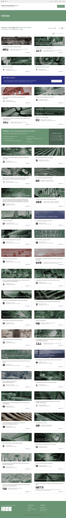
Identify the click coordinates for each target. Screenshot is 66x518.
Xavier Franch (26, 49)
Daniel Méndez (49, 50)
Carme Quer (22, 49)
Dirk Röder (49, 119)
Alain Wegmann (52, 201)
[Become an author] (7, 1)
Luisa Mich (12, 223)
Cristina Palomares (16, 49)
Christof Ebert (11, 100)
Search (63, 1)
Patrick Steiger (60, 262)
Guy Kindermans (11, 322)
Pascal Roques (44, 362)
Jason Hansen (11, 283)
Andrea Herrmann (41, 489)
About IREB (30, 507)
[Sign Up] (1, 1)
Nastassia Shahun (44, 99)
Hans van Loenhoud (45, 159)
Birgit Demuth (50, 425)
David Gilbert (46, 119)
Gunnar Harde (44, 303)
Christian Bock (11, 466)
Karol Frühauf (44, 223)
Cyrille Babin (11, 406)
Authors (60, 1)
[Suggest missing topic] (5, 1)
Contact (29, 510)
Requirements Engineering (10, 6)
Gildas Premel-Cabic (12, 302)
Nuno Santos (49, 343)
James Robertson (52, 322)
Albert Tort (10, 364)
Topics (61, 6)
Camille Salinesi (44, 465)
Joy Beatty (45, 180)
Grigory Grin (11, 445)
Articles (51, 1)
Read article (27, 52)
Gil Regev (48, 201)
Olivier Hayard (57, 201)
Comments (56, 1)
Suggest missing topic (56, 81)
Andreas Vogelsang (59, 50)
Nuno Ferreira (53, 343)
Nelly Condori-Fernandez (57, 489)
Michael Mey (11, 69)
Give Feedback (42, 507)
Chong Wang (51, 489)
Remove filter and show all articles (59, 33)
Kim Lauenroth (55, 262)
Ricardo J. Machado (58, 343)
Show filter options (51, 28)
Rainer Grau (10, 161)
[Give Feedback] (3, 1)
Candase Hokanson (50, 180)
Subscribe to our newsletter (56, 139)
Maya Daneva (47, 489)
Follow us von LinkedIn (56, 136)
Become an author (43, 510)
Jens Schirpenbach (11, 384)
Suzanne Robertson (47, 322)
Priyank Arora (44, 282)
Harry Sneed (46, 425)
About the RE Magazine (32, 509)
